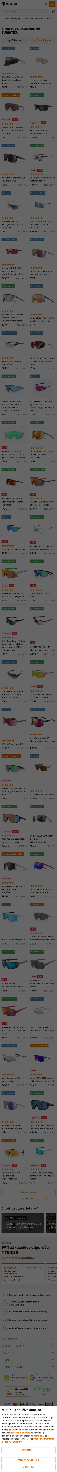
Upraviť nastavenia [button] (28, 1460)
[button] (36, 1436)
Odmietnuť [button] (28, 1467)
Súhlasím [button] (28, 1450)
